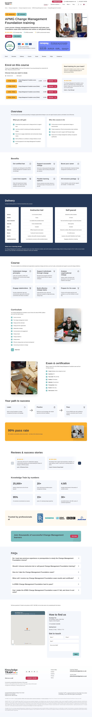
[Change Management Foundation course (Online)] (31, 80)
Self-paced (19, 75)
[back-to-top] (4, 713)
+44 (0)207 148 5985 (83, 1)
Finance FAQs (54, 669)
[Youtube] (29, 672)
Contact (52, 671)
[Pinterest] (32, 672)
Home (6, 7)
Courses (46, 4)
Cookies (52, 673)
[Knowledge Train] (8, 3)
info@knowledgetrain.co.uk (70, 1)
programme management (36, 698)
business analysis (29, 698)
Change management (13, 7)
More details (17, 36)
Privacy (52, 675)
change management (45, 698)
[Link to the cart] (81, 4)
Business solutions (55, 4)
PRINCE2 (23, 698)
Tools (63, 4)
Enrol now (9, 36)
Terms (52, 677)
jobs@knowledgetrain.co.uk (78, 676)
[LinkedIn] (27, 672)
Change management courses (25, 7)
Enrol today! (74, 536)
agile (25, 698)
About (68, 4)
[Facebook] (37, 672)
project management (18, 698)
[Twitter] (34, 672)
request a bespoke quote (74, 70)
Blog (74, 4)
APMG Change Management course (39, 7)
